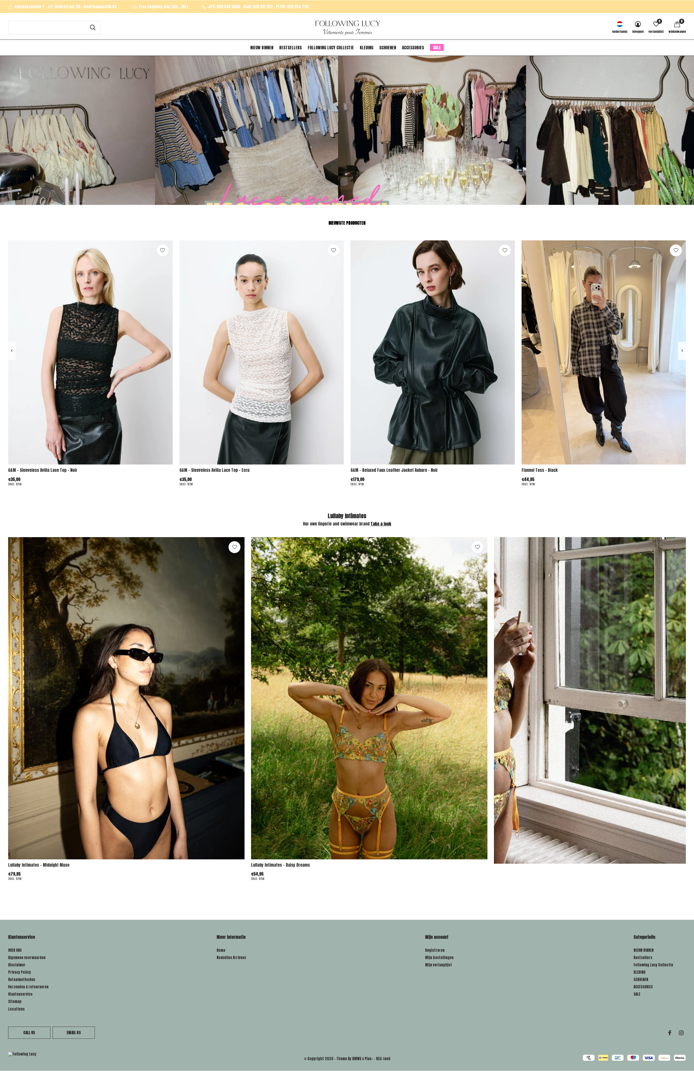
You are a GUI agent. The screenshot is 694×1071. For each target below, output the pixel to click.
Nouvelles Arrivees (231, 957)
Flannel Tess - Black (540, 470)
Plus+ (369, 1058)
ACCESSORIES (413, 47)
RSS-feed (383, 1058)
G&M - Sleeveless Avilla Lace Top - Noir (42, 470)
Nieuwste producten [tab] (347, 223)
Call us (29, 1032)
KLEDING (366, 47)
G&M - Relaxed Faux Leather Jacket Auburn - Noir (394, 470)
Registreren (435, 950)
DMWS (356, 1058)
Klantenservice (20, 994)
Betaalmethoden (21, 979)
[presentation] (12, 350)
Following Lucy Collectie (331, 47)
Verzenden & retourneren (28, 986)
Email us (74, 1032)
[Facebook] (669, 1033)
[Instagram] (681, 1033)
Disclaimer (16, 964)
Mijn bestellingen (439, 957)
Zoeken (92, 27)
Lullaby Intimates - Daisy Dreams (280, 865)
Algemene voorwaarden (27, 957)
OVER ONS (15, 950)
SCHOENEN (387, 47)
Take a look (381, 524)
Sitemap (14, 1001)
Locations (16, 1009)
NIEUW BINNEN (261, 47)
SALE (437, 47)
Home (221, 950)
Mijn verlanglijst (438, 964)
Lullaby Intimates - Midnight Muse (38, 865)
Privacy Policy (19, 972)
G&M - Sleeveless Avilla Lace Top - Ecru (214, 470)
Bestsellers (290, 47)
